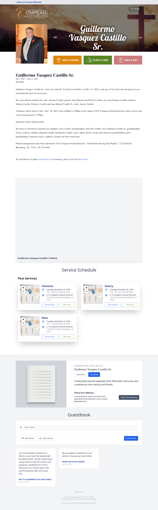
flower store (83, 159)
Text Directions (50, 305)
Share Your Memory (129, 397)
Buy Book (94, 374)
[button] (29, 291)
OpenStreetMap (81, 503)
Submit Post (131, 438)
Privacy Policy (72, 499)
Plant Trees (67, 305)
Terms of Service (85, 499)
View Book (80, 374)
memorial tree (45, 159)
